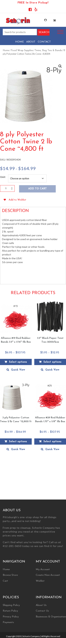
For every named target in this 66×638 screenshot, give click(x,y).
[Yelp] (35, 10)
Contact (44, 42)
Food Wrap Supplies (22, 50)
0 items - (52, 19)
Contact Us (42, 611)
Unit (3, 176)
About (30, 42)
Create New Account (48, 575)
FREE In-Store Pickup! (33, 2)
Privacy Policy (11, 616)
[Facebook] (30, 10)
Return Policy (10, 611)
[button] (60, 66)
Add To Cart (37, 188)
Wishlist (40, 581)
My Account (43, 20)
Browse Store (10, 575)
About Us (41, 605)
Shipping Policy (11, 605)
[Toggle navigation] (60, 32)
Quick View (18, 370)
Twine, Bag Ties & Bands (48, 50)
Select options (18, 362)
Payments (8, 622)
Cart (5, 581)
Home (19, 42)
